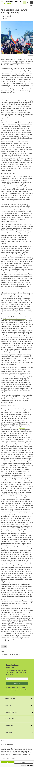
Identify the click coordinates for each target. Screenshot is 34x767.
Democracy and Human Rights (11, 654)
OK (7, 762)
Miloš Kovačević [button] (6, 16)
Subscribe (17, 683)
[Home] (11, 2)
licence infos (30, 55)
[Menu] (31, 2)
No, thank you (24, 762)
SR (27, 2)
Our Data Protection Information (8, 758)
